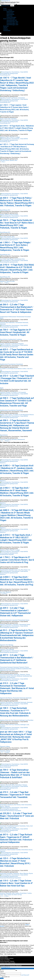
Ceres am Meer (8, 827)
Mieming (10, 645)
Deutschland (7, 767)
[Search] (0, 35)
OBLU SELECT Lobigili (13, 137)
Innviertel (14, 439)
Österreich (2, 322)
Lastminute (19, 339)
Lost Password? (25, 975)
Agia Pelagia (10, 259)
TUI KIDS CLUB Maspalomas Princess (23, 414)
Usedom (29, 893)
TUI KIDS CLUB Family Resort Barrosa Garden (13, 368)
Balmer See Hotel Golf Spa (15, 894)
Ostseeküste (3, 826)
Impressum (19, 965)
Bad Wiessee (17, 804)
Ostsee (28, 826)
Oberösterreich (21, 439)
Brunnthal (9, 873)
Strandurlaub (19, 364)
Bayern (2, 767)
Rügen (14, 827)
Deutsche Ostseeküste (19, 826)
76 (5, 441)
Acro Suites (3, 259)
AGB (7, 965)
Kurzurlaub (28, 316)
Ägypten (2, 343)
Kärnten (8, 392)
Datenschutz (12, 965)
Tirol (7, 645)
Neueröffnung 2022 (5, 75)
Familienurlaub (4, 316)
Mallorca (7, 214)
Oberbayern (10, 804)
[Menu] (0, 33)
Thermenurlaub (20, 316)
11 (5, 752)
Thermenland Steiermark (21, 322)
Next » (4, 161)
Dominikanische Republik (7, 554)
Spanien (12, 160)
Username (2, 973)
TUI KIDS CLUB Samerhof (18, 392)
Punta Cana (17, 569)
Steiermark (3, 324)
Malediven (3, 137)
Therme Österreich (11, 668)
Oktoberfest (16, 873)
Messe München (24, 873)
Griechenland (21, 98)
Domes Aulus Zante (5, 118)
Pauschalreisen (4, 339)
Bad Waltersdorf (10, 322)
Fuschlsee (30, 720)
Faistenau (2, 720)
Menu (12, 5)
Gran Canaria (8, 414)
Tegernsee (7, 806)
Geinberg (8, 439)
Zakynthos (3, 98)
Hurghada (7, 343)
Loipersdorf (15, 620)
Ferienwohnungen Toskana (7, 961)
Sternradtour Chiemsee (21, 785)
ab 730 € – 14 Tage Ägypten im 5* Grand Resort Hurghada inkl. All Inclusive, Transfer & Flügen (15, 332)
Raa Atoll (2, 592)
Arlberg (8, 746)
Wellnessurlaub (12, 316)
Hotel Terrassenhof (26, 804)
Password (2, 975)
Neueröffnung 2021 (5, 210)
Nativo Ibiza (3, 236)
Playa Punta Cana (25, 569)
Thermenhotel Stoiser (23, 620)
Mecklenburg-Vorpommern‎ (14, 810)
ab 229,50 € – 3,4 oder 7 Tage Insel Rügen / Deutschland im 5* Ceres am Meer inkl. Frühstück (17, 816)
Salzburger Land (23, 720)
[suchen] (16, 970)
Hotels (1, 318)
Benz (5, 894)
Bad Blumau (9, 698)
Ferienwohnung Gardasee (6, 958)
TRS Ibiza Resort (4, 160)
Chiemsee (2, 785)
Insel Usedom (15, 893)
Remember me (6, 976)
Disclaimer (3, 965)
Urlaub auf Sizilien (5, 959)
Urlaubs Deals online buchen (7, 962)
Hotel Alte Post (9, 720)
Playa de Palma (14, 214)
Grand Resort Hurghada (17, 343)
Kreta (23, 259)
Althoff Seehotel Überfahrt (14, 849)
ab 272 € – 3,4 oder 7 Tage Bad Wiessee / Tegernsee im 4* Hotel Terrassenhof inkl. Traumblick (15, 794)
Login (1, 978)
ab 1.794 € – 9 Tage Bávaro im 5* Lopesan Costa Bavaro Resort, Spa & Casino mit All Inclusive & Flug (17, 560)
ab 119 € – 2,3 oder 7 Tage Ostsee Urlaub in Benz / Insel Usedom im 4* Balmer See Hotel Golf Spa (16, 883)
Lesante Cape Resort (11, 98)
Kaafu (13, 281)
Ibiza (16, 160)
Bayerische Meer (10, 785)
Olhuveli (8, 281)
